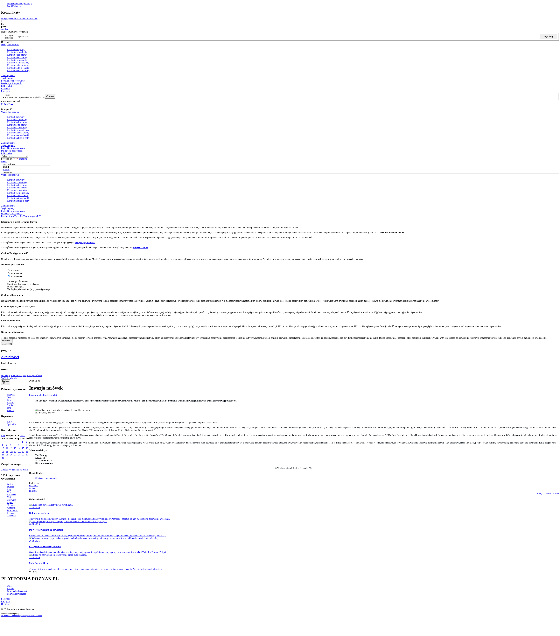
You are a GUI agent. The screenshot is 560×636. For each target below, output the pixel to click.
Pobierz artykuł (36, 395)
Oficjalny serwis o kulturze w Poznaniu (19, 18)
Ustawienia (7, 341)
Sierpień (11, 505)
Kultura (14, 375)
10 (3, 448)
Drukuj (539, 493)
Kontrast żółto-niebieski (18, 68)
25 (7, 454)
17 (3, 451)
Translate (23, 159)
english (4, 29)
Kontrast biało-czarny (17, 55)
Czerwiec (11, 500)
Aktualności (10, 357)
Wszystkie (15, 270)
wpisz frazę (11, 36)
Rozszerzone (16, 273)
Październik (12, 510)
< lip (3, 435)
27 (15, 454)
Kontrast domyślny (15, 49)
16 (27, 448)
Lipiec (10, 502)
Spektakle (11, 424)
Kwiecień (11, 494)
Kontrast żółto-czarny (17, 57)
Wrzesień (11, 507)
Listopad (11, 513)
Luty (9, 489)
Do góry (33, 571)
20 (15, 451)
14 (19, 448)
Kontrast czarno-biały (17, 52)
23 (27, 451)
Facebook (5, 88)
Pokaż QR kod (552, 493)
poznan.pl (5, 375)
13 (15, 448)
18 (7, 451)
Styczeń (10, 486)
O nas (9, 586)
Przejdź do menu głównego (19, 3)
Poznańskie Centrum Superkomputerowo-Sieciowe (21, 616)
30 (27, 454)
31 (3, 458)
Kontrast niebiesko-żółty (18, 70)
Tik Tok (23, 216)
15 (23, 448)
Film (9, 400)
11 (7, 448)
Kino (9, 421)
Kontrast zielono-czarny (18, 65)
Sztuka (10, 405)
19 (11, 451)
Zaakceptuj (7, 344)
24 (3, 454)
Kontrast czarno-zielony (18, 62)
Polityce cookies (140, 247)
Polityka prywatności (16, 594)
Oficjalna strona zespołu (46, 478)
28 (19, 454)
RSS (39, 216)
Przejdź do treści (14, 6)
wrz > (22, 435)
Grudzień (11, 515)
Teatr (9, 397)
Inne (9, 408)
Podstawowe (16, 276)
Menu (4, 161)
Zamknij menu (8, 75)
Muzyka (22, 375)
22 (23, 451)
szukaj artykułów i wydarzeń (15, 97)
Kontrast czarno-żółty (17, 60)
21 (19, 451)
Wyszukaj (548, 36)
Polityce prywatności (85, 242)
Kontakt (10, 588)
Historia (10, 410)
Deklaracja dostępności (17, 591)
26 (11, 454)
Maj (9, 497)
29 (23, 454)
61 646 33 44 (7, 104)
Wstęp (10, 484)
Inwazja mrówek (34, 375)
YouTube (15, 216)
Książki (10, 402)
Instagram (5, 91)
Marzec (10, 492)
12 (11, 448)
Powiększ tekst (50, 395)
